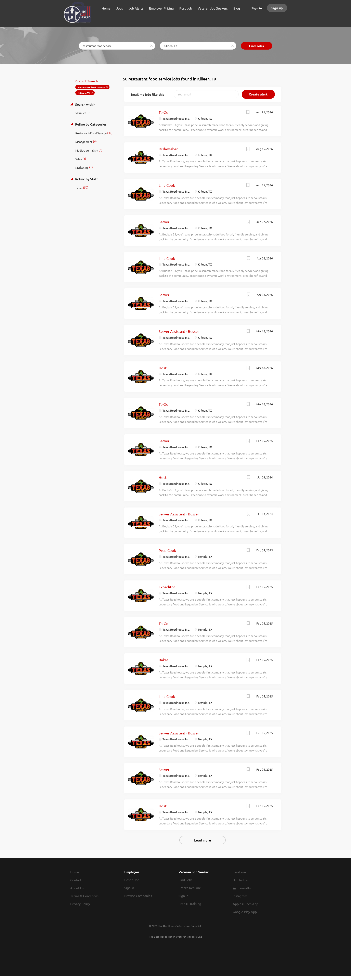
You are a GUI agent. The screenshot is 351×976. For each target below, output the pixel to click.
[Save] (248, 112)
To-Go (163, 112)
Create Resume (190, 888)
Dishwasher (168, 149)
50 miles (81, 113)
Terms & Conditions (84, 896)
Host (163, 368)
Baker (163, 660)
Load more (202, 840)
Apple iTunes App (245, 904)
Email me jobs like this (147, 94)
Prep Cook (167, 550)
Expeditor (167, 587)
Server (164, 222)
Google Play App (245, 912)
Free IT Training (190, 903)
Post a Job (131, 880)
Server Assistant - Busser (179, 331)
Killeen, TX (84, 92)
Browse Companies (138, 896)
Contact (75, 880)
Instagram (240, 896)
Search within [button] (84, 104)
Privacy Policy (80, 904)
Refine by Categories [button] (90, 124)
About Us (77, 888)
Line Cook (167, 185)
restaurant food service (91, 87)
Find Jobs (256, 46)
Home (74, 872)
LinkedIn (244, 888)
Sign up (277, 8)
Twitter (243, 880)
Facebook (239, 872)
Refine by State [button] (86, 179)
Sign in (256, 8)
